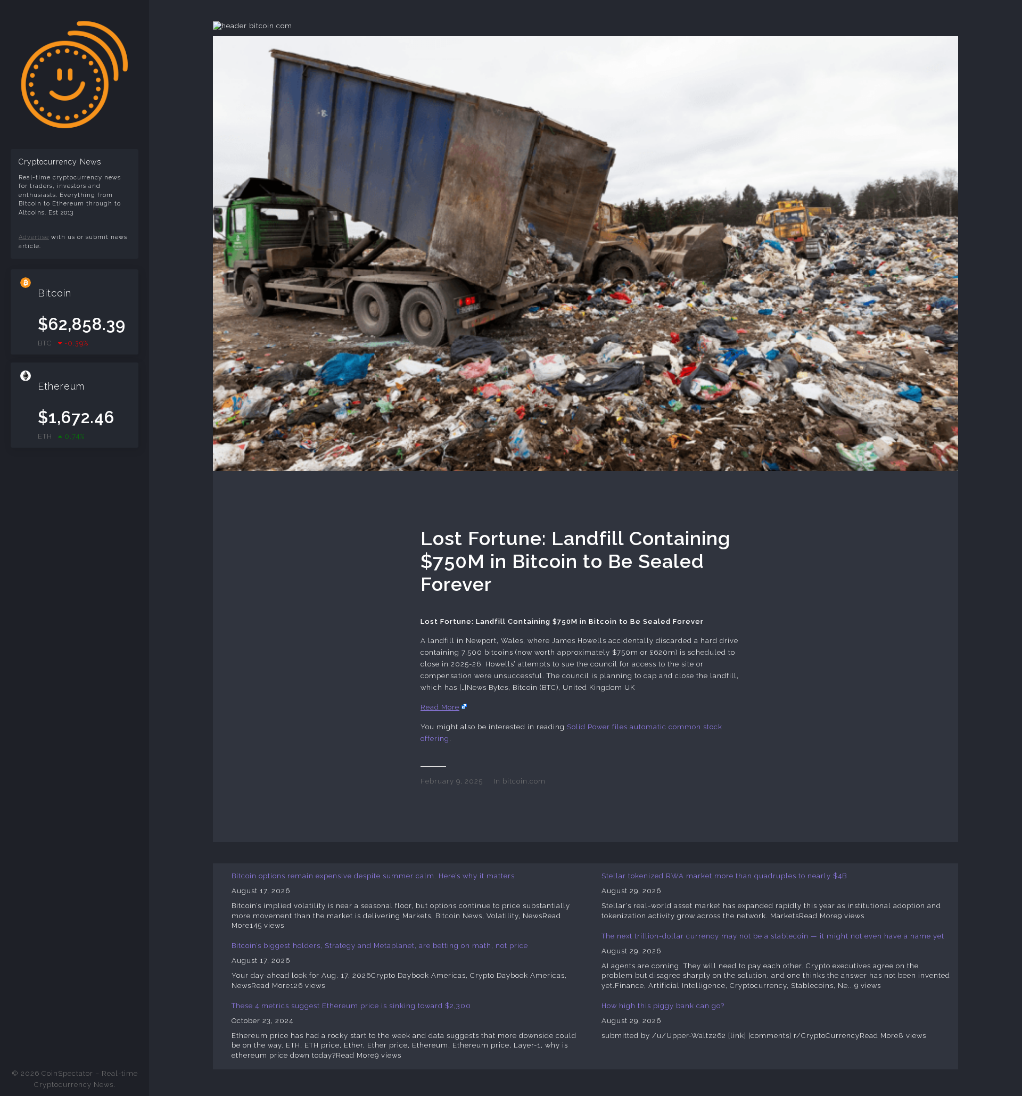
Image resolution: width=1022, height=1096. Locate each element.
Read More (440, 707)
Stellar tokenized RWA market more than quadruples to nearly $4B (724, 876)
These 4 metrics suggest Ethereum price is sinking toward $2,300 (351, 1006)
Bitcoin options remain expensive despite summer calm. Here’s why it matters (373, 876)
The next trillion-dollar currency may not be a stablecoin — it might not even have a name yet (772, 936)
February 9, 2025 (452, 781)
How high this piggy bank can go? (662, 1006)
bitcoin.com (524, 781)
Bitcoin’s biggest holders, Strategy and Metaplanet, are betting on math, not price (380, 946)
